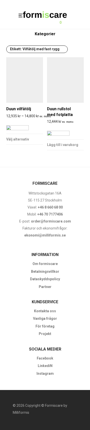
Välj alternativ (17, 139)
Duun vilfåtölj (18, 108)
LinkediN (45, 366)
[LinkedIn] (30, 424)
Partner (45, 287)
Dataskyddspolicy (45, 279)
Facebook (45, 358)
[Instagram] (22, 424)
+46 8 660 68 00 (50, 207)
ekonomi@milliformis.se (45, 235)
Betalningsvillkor (45, 272)
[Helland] (17, 126)
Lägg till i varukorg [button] (62, 145)
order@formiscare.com (50, 221)
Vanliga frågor (45, 318)
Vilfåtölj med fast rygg (35, 49)
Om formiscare (45, 264)
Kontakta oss (45, 311)
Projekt (45, 334)
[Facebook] (14, 424)
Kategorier (45, 34)
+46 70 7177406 (50, 214)
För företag (45, 326)
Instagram (45, 374)
